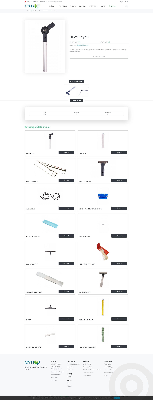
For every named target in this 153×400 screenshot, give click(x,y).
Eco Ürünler (54, 377)
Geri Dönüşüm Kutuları (57, 372)
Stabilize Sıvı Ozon (88, 372)
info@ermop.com (55, 1)
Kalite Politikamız (109, 370)
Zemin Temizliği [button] (55, 366)
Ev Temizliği (54, 380)
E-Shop (113, 6)
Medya (103, 6)
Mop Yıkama (63, 6)
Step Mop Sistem (88, 367)
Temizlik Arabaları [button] (56, 364)
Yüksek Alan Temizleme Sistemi (92, 370)
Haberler (69, 386)
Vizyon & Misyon (108, 367)
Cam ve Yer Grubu (56, 369)
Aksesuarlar (70, 367)
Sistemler (82, 6)
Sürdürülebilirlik (108, 372)
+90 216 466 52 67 (40, 1)
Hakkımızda (93, 6)
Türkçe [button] (28, 1)
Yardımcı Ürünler (55, 374)
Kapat (117, 398)
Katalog (73, 6)
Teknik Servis (70, 370)
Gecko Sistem (87, 364)
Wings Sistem (87, 375)
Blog (68, 383)
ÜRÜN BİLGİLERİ (100, 56)
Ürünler (52, 6)
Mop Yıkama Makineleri (73, 364)
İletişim (121, 1)
